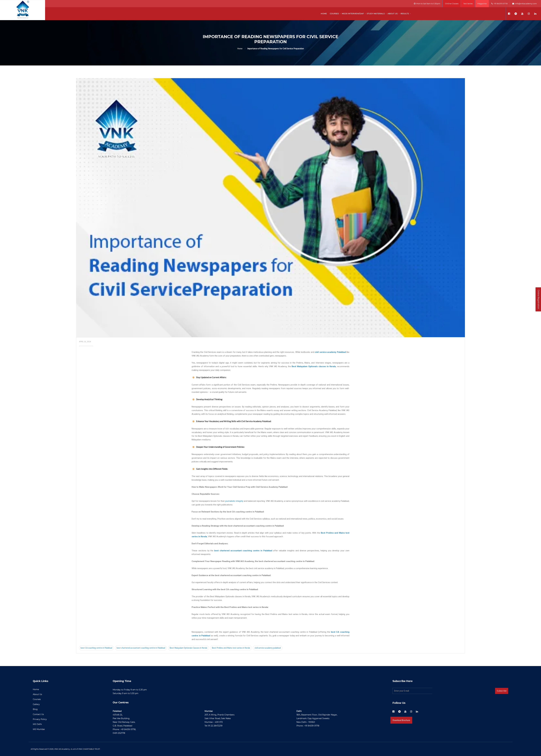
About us (393, 13)
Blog (35, 709)
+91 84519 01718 (500, 3)
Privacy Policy (40, 719)
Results (405, 13)
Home (324, 13)
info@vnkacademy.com (525, 3)
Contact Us (38, 714)
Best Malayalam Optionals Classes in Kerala (188, 647)
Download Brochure (401, 720)
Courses (334, 13)
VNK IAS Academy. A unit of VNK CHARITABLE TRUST (77, 749)
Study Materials (376, 13)
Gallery (36, 704)
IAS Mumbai (39, 729)
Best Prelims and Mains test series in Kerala (231, 647)
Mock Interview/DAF (353, 13)
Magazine (482, 3)
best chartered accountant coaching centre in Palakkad (141, 647)
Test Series (468, 3)
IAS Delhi (37, 724)
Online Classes (451, 3)
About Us (37, 694)
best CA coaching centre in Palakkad (96, 647)
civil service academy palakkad (268, 647)
